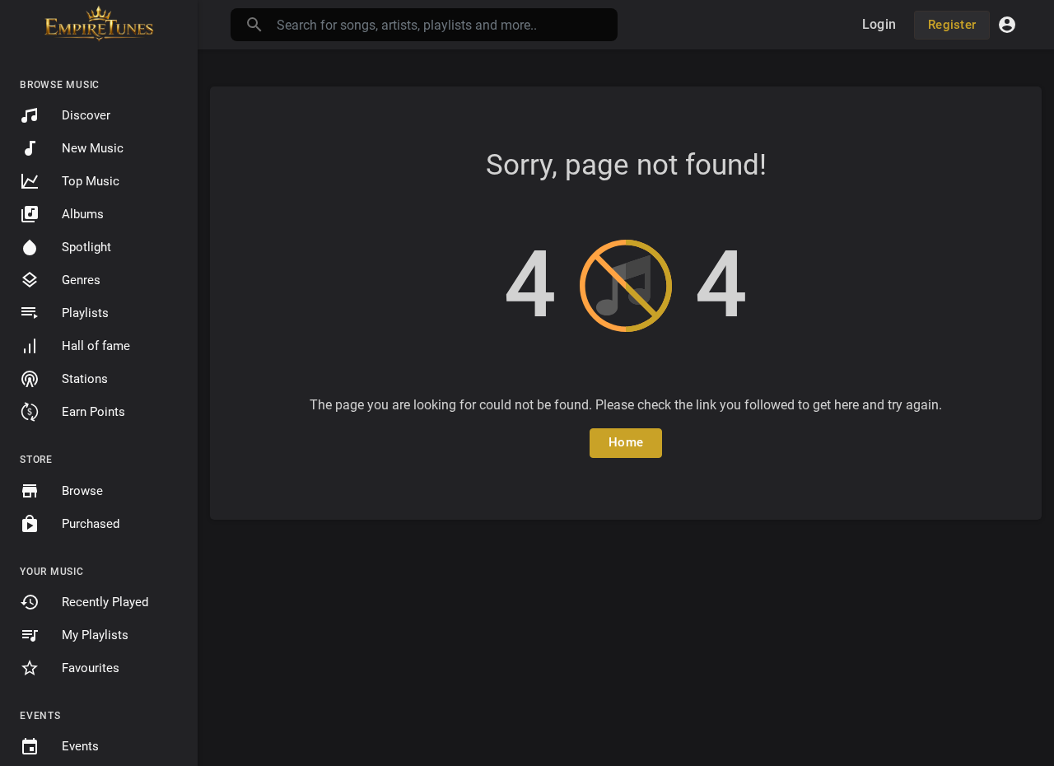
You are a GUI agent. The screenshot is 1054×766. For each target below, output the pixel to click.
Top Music (90, 181)
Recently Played (105, 602)
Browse (82, 490)
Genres (81, 280)
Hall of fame (96, 346)
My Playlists (95, 635)
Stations (85, 378)
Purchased (90, 523)
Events (80, 746)
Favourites (90, 668)
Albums (83, 214)
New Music (93, 148)
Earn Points (93, 411)
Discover (86, 115)
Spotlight (86, 247)
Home (626, 442)
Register (952, 24)
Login (879, 24)
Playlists (85, 313)
